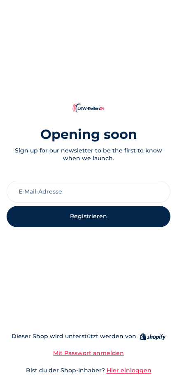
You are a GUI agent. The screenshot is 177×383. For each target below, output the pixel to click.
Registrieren (88, 216)
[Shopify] (152, 336)
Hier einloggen (129, 370)
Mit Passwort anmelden (88, 353)
